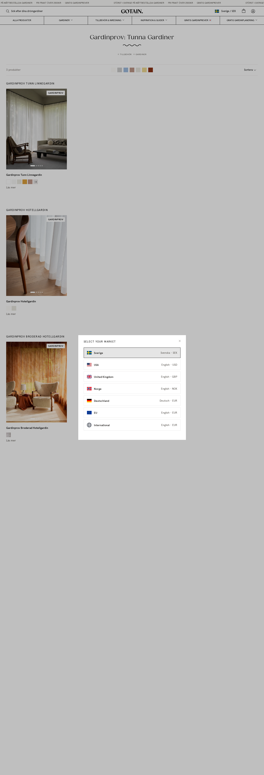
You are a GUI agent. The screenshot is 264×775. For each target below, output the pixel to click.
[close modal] (179, 341)
